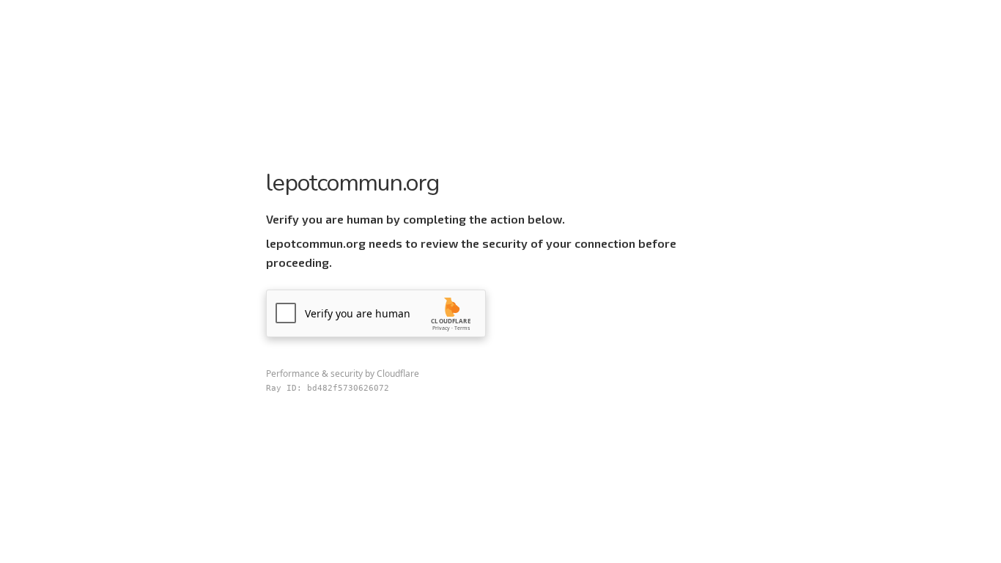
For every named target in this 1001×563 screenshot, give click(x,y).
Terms (462, 328)
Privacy (441, 328)
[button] (376, 313)
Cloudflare (398, 373)
